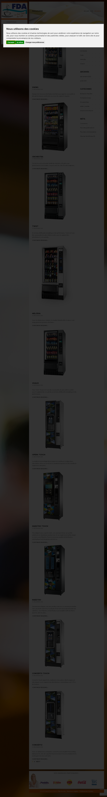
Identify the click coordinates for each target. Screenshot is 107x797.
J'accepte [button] (10, 42)
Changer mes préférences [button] (34, 42)
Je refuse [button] (20, 42)
